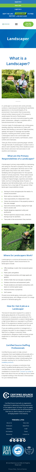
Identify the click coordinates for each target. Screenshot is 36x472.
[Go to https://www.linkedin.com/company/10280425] (21, 440)
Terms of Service (22, 469)
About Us (9, 423)
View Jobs (26, 423)
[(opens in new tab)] (18, 450)
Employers (9, 426)
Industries (9, 429)
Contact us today (25, 371)
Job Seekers (9, 431)
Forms (26, 431)
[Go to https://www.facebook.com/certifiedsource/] (11, 440)
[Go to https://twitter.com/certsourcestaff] (14, 440)
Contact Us (26, 434)
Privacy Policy (12, 469)
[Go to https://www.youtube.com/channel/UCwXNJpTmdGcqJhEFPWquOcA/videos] (24, 440)
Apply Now (26, 426)
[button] (18, 2)
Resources (9, 434)
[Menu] (16, 24)
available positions (7, 362)
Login (25, 429)
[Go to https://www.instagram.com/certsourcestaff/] (17, 440)
